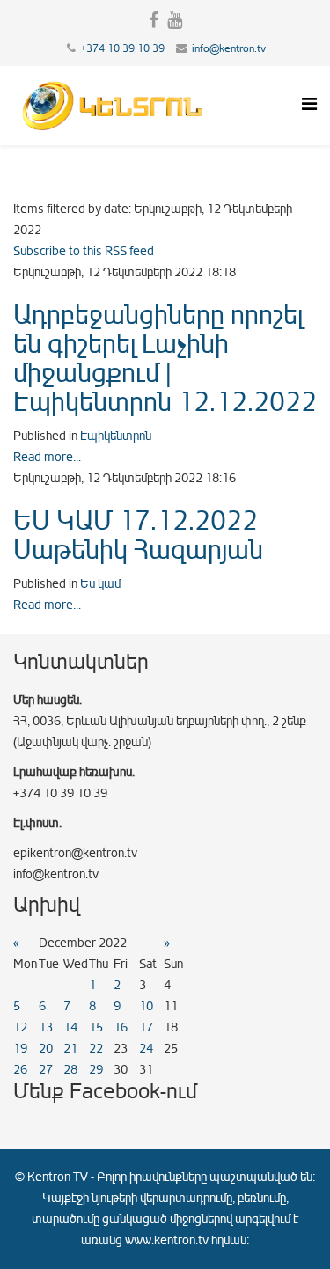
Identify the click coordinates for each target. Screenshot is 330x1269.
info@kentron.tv (229, 48)
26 (20, 1069)
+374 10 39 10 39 (123, 48)
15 (96, 1027)
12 (20, 1027)
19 (20, 1048)
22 (96, 1048)
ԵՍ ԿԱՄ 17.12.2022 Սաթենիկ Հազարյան (138, 535)
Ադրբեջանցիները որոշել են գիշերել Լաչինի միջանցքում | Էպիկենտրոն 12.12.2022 (165, 358)
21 (70, 1048)
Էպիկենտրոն (115, 436)
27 (46, 1069)
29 (96, 1069)
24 (146, 1048)
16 (121, 1027)
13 (46, 1027)
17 (146, 1027)
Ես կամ (100, 583)
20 (46, 1048)
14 (70, 1027)
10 (146, 1006)
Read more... (47, 457)
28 (70, 1069)
